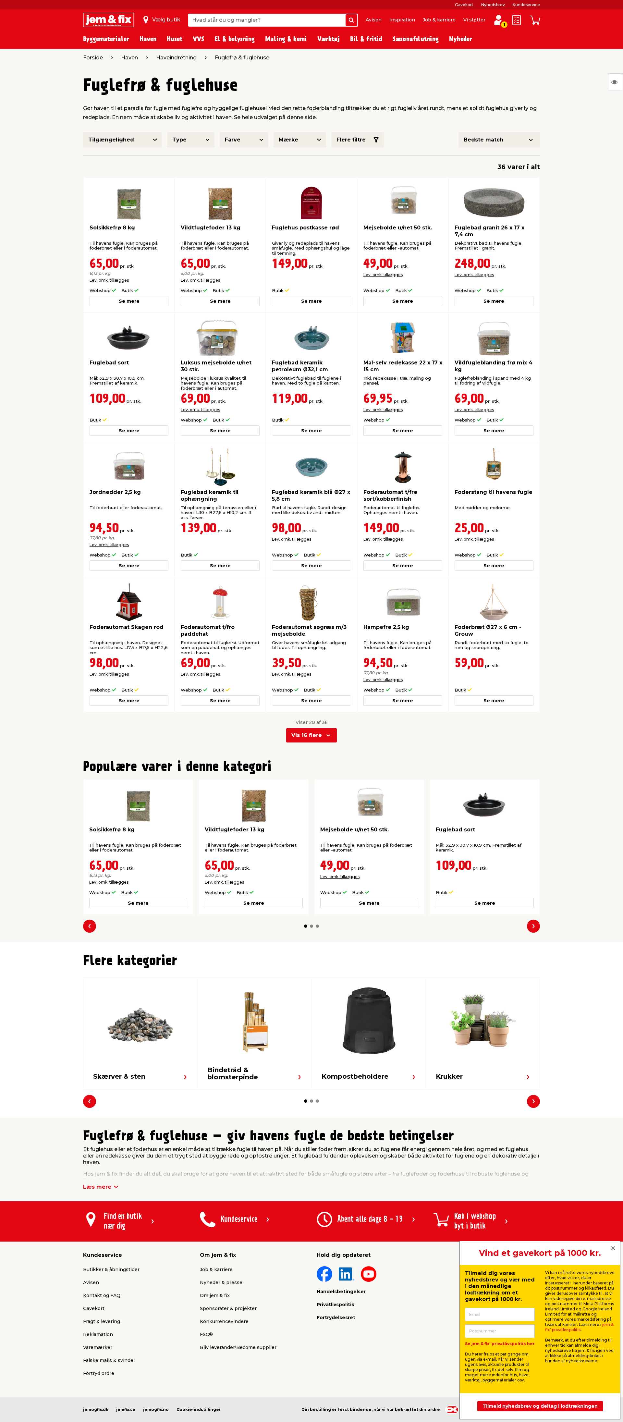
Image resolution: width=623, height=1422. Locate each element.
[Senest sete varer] (615, 82)
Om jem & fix (215, 1295)
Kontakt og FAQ (101, 1295)
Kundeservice (526, 5)
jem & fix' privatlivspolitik (579, 1327)
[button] (305, 926)
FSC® (206, 1334)
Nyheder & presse (221, 1282)
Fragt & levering (101, 1321)
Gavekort (464, 5)
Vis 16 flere (306, 735)
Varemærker (97, 1347)
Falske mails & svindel (109, 1360)
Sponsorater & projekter (228, 1308)
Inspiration (402, 20)
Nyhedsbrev (493, 5)
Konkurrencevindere (224, 1321)
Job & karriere (439, 20)
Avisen (374, 20)
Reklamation (98, 1334)
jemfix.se (125, 1409)
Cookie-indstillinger (199, 1409)
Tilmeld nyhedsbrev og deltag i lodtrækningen (540, 1406)
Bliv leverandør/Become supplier (238, 1347)
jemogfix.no (156, 1409)
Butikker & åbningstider (111, 1269)
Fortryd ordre (98, 1373)
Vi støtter (474, 20)
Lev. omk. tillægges (109, 280)
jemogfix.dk (95, 1409)
